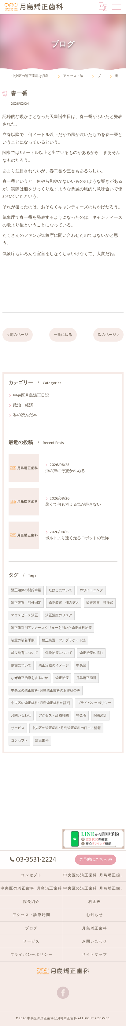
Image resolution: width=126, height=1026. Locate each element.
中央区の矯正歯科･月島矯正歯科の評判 (40, 703)
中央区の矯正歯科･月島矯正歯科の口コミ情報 (66, 728)
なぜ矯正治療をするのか (29, 678)
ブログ (31, 928)
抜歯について (21, 665)
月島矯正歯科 (86, 678)
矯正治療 (62, 678)
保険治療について (58, 653)
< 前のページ (17, 335)
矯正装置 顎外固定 (26, 603)
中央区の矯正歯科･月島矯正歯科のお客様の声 (45, 690)
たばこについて (60, 590)
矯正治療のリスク (58, 615)
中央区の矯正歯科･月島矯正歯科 (31, 888)
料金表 (81, 715)
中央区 (81, 665)
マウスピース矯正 (24, 615)
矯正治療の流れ (91, 653)
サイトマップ (94, 955)
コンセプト (19, 740)
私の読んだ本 (25, 415)
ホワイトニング (91, 590)
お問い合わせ (21, 715)
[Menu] (116, 6)
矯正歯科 (42, 740)
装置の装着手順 (23, 640)
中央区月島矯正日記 (31, 395)
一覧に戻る (63, 335)
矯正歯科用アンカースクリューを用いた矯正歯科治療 (51, 628)
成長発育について (24, 653)
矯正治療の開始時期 (26, 590)
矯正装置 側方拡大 (64, 603)
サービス (17, 728)
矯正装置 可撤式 (99, 603)
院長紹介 (100, 715)
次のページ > (108, 335)
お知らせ (94, 915)
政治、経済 (23, 405)
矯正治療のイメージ (54, 665)
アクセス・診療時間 (54, 715)
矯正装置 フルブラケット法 (64, 640)
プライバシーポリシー (94, 703)
